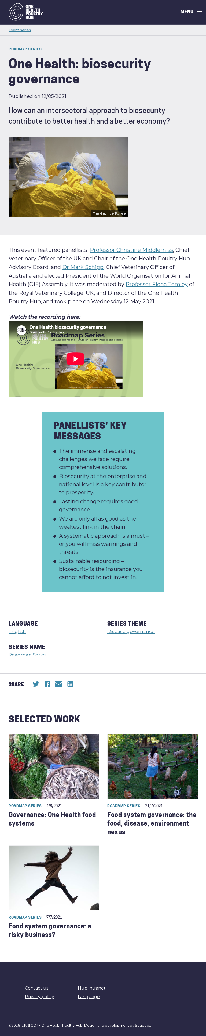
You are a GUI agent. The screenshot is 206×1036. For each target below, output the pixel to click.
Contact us (36, 988)
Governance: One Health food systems (52, 819)
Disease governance (131, 631)
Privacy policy (39, 996)
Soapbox (143, 1025)
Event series (20, 30)
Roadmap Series (28, 654)
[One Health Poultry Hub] (26, 12)
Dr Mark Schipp (83, 267)
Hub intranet (92, 988)
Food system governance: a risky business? (50, 931)
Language (89, 996)
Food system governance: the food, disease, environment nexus (152, 824)
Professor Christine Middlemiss (131, 250)
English (17, 631)
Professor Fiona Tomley (157, 284)
